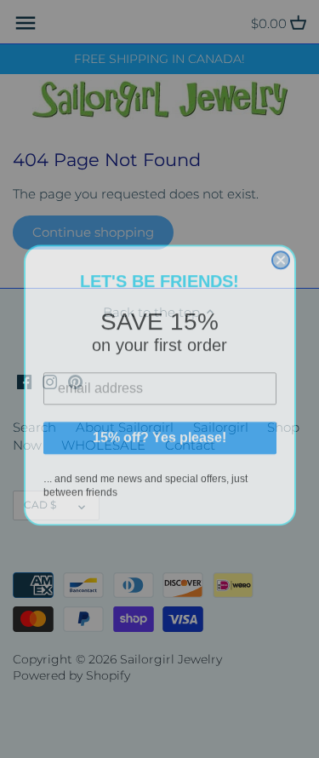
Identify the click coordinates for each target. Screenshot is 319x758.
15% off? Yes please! (159, 432)
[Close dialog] (280, 254)
